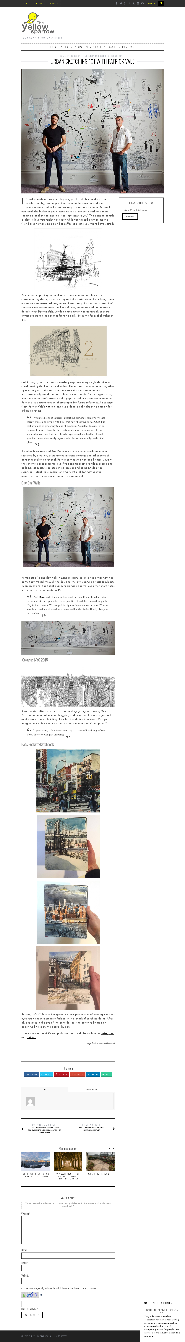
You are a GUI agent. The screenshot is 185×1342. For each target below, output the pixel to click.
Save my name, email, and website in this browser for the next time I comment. (60, 1288)
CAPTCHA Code (28, 1309)
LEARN (68, 47)
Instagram (107, 1033)
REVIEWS (128, 47)
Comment (25, 1213)
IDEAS (54, 47)
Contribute (52, 3)
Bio (44, 1089)
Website (25, 1275)
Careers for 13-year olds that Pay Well (163, 1311)
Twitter (31, 1037)
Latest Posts (91, 1089)
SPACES (83, 47)
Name (24, 1250)
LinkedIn (93, 1074)
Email (107, 1074)
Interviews (93, 56)
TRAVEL (112, 47)
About (26, 3)
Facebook (32, 1074)
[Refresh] (41, 1294)
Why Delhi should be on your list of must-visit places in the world (68, 1176)
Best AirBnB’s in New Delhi (100, 1174)
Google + (78, 1074)
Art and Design (73, 56)
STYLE (97, 47)
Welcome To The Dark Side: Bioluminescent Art (91, 1127)
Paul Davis (39, 597)
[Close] (145, 1303)
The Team (38, 3)
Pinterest (62, 1074)
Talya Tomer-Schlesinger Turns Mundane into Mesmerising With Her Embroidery (44, 1128)
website (51, 406)
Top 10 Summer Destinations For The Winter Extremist (35, 1175)
